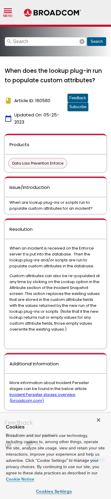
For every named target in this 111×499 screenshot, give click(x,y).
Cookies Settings (54, 491)
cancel (82, 42)
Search (97, 41)
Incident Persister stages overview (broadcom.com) (42, 397)
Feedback (77, 98)
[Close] (98, 420)
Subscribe (77, 107)
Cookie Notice (20, 479)
